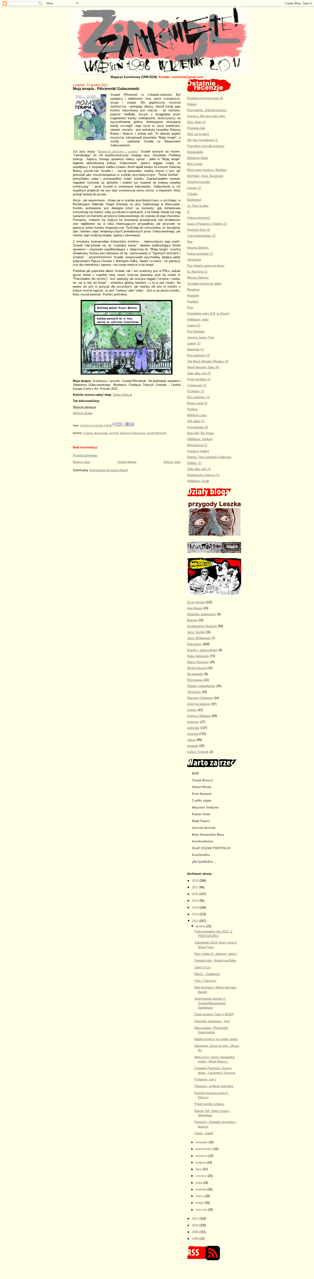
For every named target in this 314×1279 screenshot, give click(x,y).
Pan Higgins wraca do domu (205, 265)
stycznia (202, 1209)
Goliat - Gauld (203, 1133)
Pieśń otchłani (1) (198, 379)
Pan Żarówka (196, 331)
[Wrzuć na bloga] (119, 424)
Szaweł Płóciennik (157, 433)
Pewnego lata (196, 128)
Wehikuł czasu (197, 415)
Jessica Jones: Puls (200, 337)
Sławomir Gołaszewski (132, 433)
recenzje (114, 433)
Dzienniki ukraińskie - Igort (212, 1021)
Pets (190, 307)
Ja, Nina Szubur (197, 206)
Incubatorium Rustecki (202, 626)
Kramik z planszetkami (202, 650)
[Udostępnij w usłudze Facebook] (128, 424)
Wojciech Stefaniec (200, 698)
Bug (189, 241)
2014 (195, 907)
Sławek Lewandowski (201, 686)
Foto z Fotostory (205, 980)
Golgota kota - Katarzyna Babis (215, 960)
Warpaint (193, 295)
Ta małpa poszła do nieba (204, 283)
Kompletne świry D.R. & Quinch (208, 313)
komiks (192, 710)
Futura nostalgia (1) (200, 253)
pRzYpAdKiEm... (204, 861)
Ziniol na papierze (199, 704)
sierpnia (201, 1162)
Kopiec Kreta (201, 814)
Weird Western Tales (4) (203, 367)
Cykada (192, 194)
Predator (192, 301)
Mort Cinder (195, 164)
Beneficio (193, 289)
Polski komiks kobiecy (209, 1104)
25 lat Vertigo (196, 602)
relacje (191, 740)
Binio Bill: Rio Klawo (200, 433)
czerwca (202, 1176)
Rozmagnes (195, 680)
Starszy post (171, 462)
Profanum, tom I (205, 1079)
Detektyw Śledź (197, 158)
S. (188, 212)
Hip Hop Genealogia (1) (202, 140)
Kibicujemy (194, 644)
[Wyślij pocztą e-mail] (114, 424)
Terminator (194, 259)
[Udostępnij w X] (123, 424)
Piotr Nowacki (202, 794)
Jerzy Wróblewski (199, 638)
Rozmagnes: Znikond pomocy (207, 110)
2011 (195, 1218)
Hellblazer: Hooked (199, 439)
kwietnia (201, 1189)
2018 (195, 880)
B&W (195, 773)
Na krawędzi (195, 674)
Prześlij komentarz (85, 455)
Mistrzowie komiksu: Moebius (207, 170)
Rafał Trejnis (201, 821)
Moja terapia (101, 433)
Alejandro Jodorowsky (201, 614)
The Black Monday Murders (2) (207, 361)
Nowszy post (81, 462)
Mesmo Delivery (198, 247)
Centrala (88, 433)
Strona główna (126, 462)
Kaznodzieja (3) (197, 427)
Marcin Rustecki (198, 662)
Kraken (192, 104)
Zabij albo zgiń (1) (199, 469)
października (204, 1149)
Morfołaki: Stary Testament (205, 176)
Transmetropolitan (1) (201, 235)
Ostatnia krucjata (198, 182)
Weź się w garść (198, 134)
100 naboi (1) (195, 421)
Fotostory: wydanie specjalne (213, 1086)
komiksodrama (202, 841)
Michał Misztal (196, 668)
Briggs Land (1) (197, 403)
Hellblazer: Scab (198, 481)
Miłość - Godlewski (207, 974)
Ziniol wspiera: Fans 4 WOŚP (214, 1014)
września (202, 1156)
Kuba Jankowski (198, 656)
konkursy (193, 722)
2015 (195, 900)
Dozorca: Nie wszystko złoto (206, 116)
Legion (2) (193, 325)
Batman (192, 620)
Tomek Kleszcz (202, 780)
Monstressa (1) (197, 445)
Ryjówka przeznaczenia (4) (205, 98)
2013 (195, 914)
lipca (199, 1169)
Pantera (192, 409)
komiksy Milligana (199, 716)
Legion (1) (193, 343)
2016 (195, 894)
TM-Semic (194, 692)
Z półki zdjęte (201, 800)
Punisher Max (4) (198, 229)
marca (200, 1196)
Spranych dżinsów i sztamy (117, 151)
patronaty (193, 728)
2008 (195, 1238)
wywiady (192, 746)
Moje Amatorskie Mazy (208, 834)
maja (199, 1182)
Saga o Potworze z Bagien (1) (207, 223)
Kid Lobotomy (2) (198, 355)
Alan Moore (194, 608)
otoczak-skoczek (203, 827)
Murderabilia (195, 152)
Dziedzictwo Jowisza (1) (203, 475)
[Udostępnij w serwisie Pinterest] (132, 424)
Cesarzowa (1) (196, 385)
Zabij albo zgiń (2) (199, 373)
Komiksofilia (201, 855)
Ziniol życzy (202, 967)
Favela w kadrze (198, 451)
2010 (195, 1225)
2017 (195, 887)
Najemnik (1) (195, 349)
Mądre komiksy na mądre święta (216, 1039)
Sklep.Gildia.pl (122, 394)
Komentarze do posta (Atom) (109, 470)
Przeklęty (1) (195, 391)
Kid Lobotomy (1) (198, 397)
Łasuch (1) (194, 188)
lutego (200, 1202)
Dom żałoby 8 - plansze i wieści (215, 954)
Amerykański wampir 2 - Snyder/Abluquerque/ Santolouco (210, 1003)
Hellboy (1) (194, 463)
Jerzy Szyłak (196, 632)
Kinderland (194, 200)
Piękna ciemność (198, 217)
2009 (195, 1232)
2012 (195, 921)
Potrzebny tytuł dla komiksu (205, 146)
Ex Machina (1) (197, 271)
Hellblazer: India (197, 319)
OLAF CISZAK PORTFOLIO (211, 848)
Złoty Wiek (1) (196, 122)
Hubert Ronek (201, 787)
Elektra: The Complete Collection (209, 457)
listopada (202, 1142)
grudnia (201, 926)
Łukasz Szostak (198, 752)
